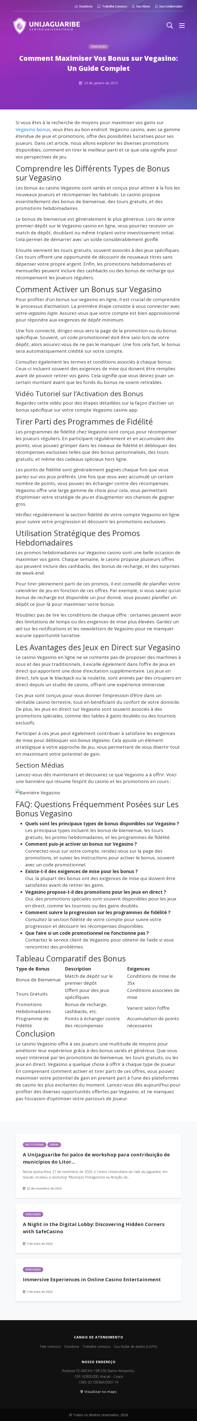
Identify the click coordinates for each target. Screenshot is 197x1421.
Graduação (98, 46)
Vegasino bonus (33, 129)
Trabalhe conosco (96, 1346)
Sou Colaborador (171, 6)
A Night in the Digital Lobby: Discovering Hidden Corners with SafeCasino (94, 1228)
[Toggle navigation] (182, 25)
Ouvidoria (85, 6)
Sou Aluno (142, 6)
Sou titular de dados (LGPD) (135, 1346)
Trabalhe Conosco (114, 6)
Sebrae (54, 1144)
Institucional (34, 1144)
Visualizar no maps (100, 1391)
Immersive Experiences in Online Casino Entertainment (92, 1279)
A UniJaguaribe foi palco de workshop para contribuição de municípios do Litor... (96, 1158)
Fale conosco (50, 1346)
